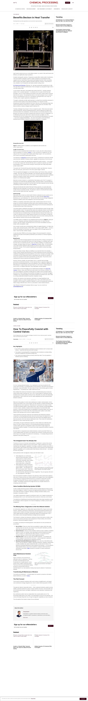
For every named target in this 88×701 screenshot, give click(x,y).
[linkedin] (31, 27)
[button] (14, 2)
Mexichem (23, 157)
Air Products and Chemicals (19, 85)
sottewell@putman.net (18, 286)
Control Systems (16, 325)
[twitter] (33, 27)
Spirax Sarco (46, 196)
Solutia (29, 152)
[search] (16, 2)
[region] (44, 699)
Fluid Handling (16, 14)
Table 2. (28, 569)
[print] (52, 27)
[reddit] (35, 27)
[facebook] (29, 27)
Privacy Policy (33, 698)
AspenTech (34, 244)
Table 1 (28, 542)
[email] (37, 27)
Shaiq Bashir (15, 339)
